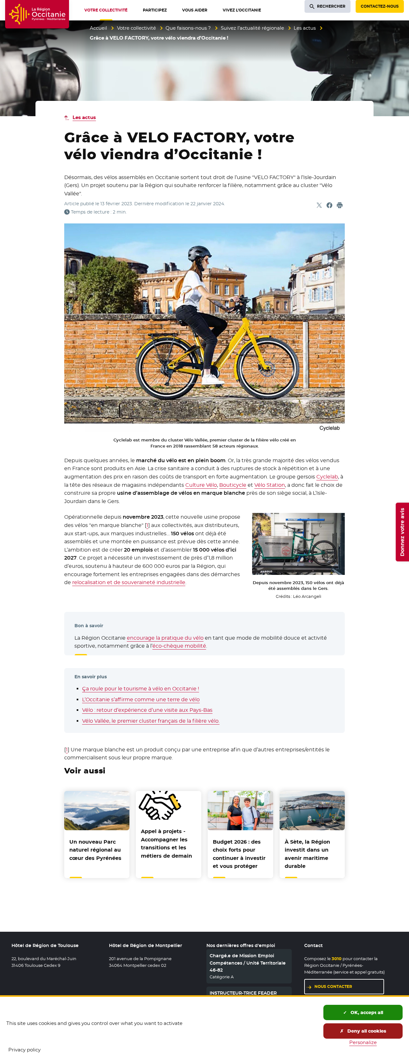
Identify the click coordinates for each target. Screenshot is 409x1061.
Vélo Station (269, 485)
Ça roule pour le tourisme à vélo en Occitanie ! (140, 689)
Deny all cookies (366, 1031)
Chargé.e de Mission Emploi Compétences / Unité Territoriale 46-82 (248, 963)
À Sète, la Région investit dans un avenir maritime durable (307, 854)
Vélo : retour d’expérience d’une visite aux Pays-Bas (147, 710)
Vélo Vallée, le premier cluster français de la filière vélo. (151, 721)
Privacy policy (24, 1050)
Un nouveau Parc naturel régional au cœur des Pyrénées (95, 850)
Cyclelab (327, 477)
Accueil (98, 28)
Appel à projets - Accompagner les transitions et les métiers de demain (166, 843)
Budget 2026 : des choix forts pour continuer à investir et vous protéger (239, 854)
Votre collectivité (136, 28)
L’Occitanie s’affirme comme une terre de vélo (141, 699)
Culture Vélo (201, 485)
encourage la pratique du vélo (165, 638)
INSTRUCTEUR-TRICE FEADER (243, 993)
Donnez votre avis (402, 532)
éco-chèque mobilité (179, 646)
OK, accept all (366, 1012)
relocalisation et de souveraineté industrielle (128, 582)
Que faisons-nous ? (188, 28)
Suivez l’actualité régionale (252, 28)
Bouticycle (232, 485)
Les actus (305, 28)
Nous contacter (333, 986)
